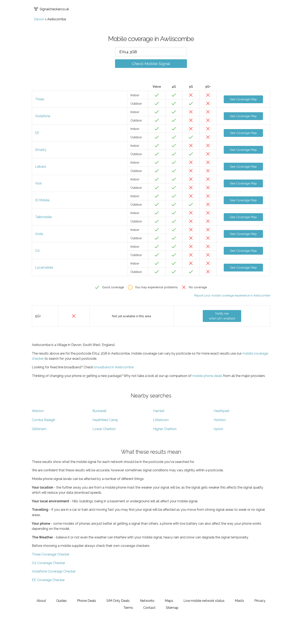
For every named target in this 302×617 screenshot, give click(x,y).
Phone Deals (86, 601)
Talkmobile (43, 217)
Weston (38, 411)
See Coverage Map (243, 99)
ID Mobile (42, 200)
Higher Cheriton (164, 429)
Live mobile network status (204, 601)
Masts (239, 601)
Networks (147, 601)
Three (39, 99)
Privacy (259, 601)
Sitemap (172, 608)
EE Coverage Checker (48, 580)
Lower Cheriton (104, 429)
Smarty (40, 150)
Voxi (38, 183)
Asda (39, 234)
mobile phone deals (207, 376)
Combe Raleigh (43, 420)
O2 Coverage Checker (48, 563)
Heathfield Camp (105, 420)
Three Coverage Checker (50, 554)
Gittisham (39, 429)
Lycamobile (44, 267)
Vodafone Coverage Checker (54, 571)
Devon (39, 19)
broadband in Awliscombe (114, 367)
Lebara (40, 166)
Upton (218, 429)
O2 (37, 251)
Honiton (220, 420)
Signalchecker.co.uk (54, 9)
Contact (149, 608)
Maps (169, 601)
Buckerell (99, 411)
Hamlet (158, 411)
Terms (128, 608)
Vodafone (42, 116)
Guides (61, 601)
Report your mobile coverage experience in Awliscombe (232, 295)
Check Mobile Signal (151, 63)
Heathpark (221, 411)
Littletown (161, 420)
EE (37, 133)
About (41, 601)
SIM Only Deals (118, 601)
